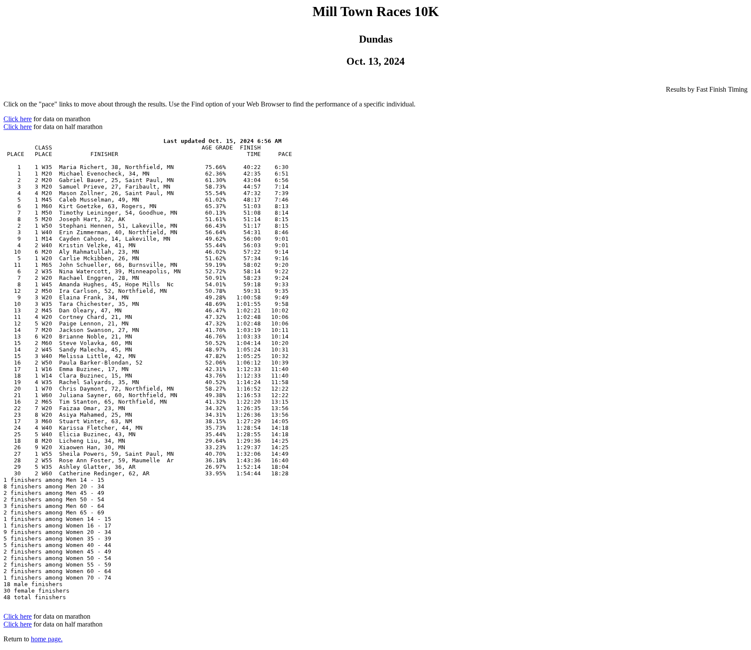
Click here (17, 119)
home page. (47, 639)
